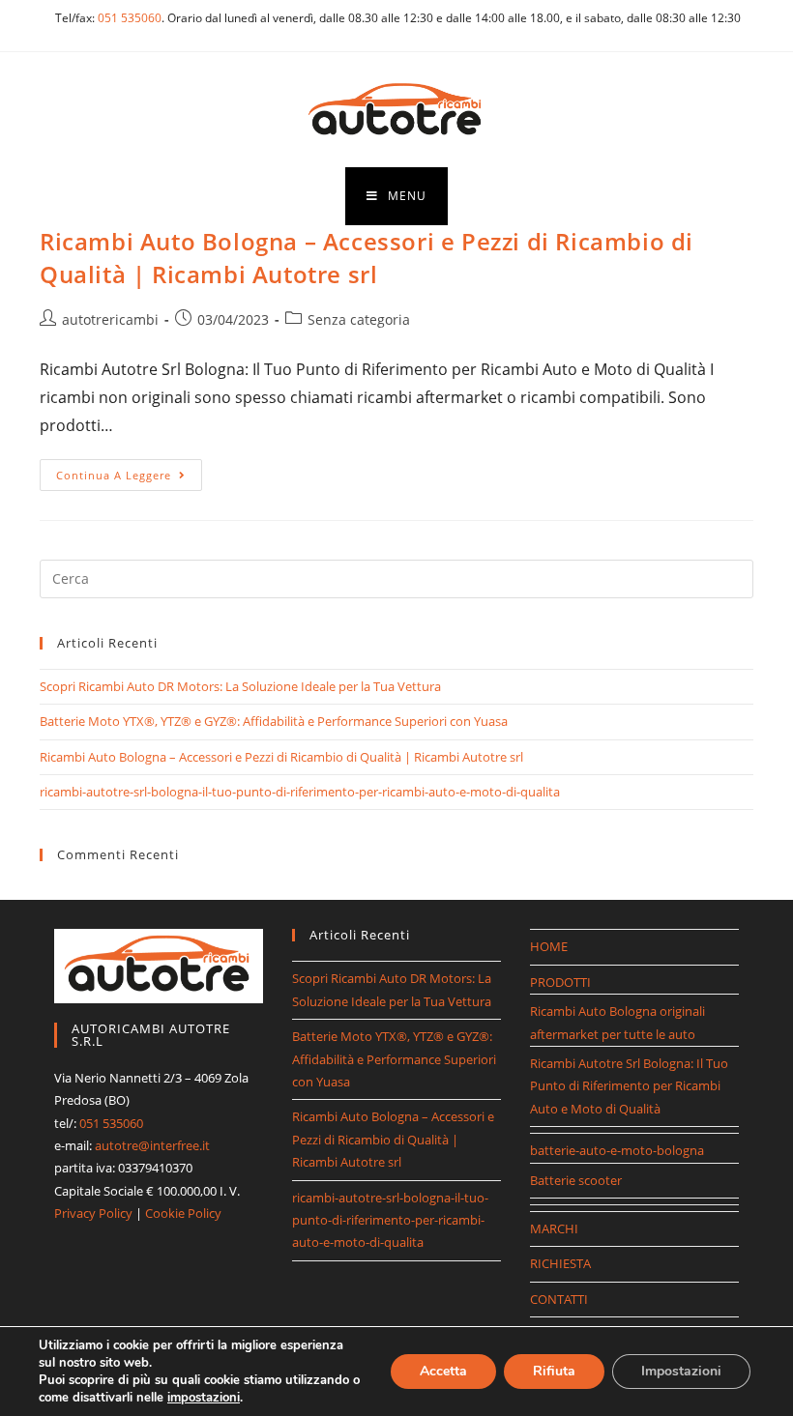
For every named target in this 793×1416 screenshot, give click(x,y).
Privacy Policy (93, 1213)
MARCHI (554, 1228)
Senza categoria (359, 319)
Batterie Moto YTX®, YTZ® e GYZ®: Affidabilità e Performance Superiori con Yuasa (274, 721)
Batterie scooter (576, 1180)
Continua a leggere (129, 478)
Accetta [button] (443, 1371)
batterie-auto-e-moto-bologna (617, 1150)
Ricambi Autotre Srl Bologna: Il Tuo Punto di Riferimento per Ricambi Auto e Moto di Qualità (629, 1086)
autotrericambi (110, 319)
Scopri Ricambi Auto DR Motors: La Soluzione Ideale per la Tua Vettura (240, 686)
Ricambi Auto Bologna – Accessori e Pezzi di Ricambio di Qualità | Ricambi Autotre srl (366, 257)
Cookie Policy (183, 1213)
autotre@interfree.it (152, 1145)
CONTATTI (559, 1299)
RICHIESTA (560, 1263)
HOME (549, 946)
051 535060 (130, 18)
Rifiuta (554, 1371)
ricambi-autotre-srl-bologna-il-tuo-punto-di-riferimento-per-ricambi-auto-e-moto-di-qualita (300, 791)
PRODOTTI (560, 982)
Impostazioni (681, 1371)
